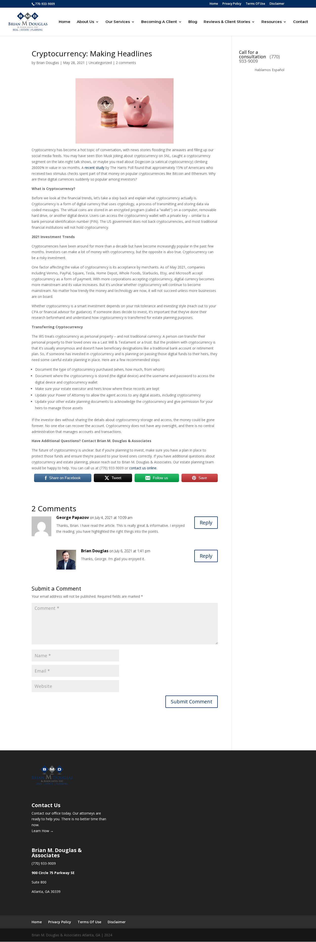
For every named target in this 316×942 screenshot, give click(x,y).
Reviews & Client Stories (227, 22)
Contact (300, 22)
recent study (94, 167)
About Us (85, 22)
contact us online (143, 468)
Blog (192, 22)
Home (214, 4)
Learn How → (43, 830)
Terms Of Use (255, 4)
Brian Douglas (47, 62)
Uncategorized (100, 62)
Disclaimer (277, 4)
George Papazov (72, 517)
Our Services (117, 22)
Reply (206, 522)
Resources (271, 22)
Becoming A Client (159, 22)
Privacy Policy (231, 4)
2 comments (126, 62)
